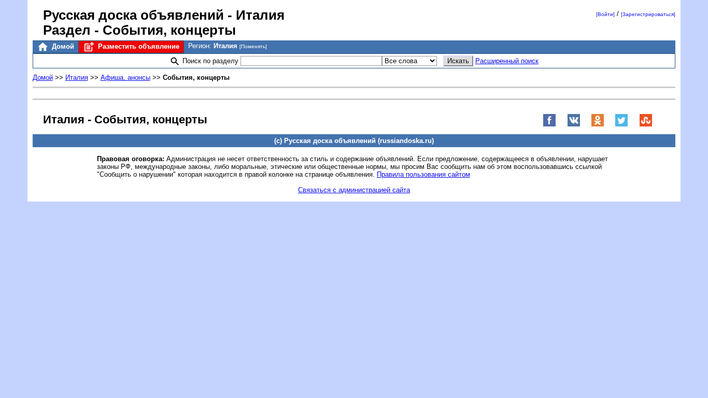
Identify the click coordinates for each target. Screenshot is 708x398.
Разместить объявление (137, 46)
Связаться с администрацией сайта (354, 190)
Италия (76, 77)
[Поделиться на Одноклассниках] (597, 124)
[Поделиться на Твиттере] (621, 124)
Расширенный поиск (507, 61)
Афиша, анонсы (125, 77)
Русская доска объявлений (133, 15)
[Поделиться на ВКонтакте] (574, 124)
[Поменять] (253, 46)
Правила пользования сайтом (423, 174)
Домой (62, 46)
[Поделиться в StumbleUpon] (646, 124)
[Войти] (605, 14)
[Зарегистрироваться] (648, 14)
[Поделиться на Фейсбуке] (549, 124)
